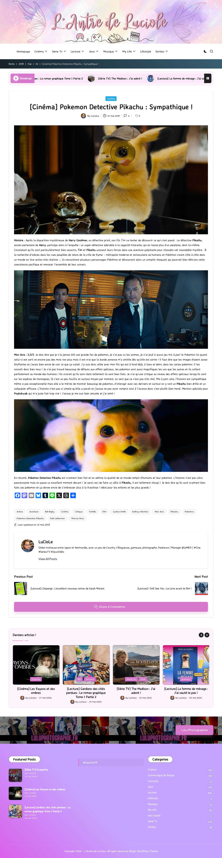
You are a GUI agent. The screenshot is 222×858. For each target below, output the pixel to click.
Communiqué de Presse (161, 775)
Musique (152, 804)
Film (104, 511)
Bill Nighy (49, 511)
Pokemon (189, 511)
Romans (136, 679)
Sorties (152, 827)
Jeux (176, 679)
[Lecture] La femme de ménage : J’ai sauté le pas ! (127, 78)
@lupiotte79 (90, 762)
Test (195, 679)
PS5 (186, 679)
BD (29, 679)
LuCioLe (46, 541)
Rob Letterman (57, 518)
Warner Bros (77, 518)
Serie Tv (81, 679)
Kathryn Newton (140, 511)
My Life (152, 809)
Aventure (34, 511)
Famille (92, 511)
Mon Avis (159, 511)
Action (20, 511)
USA (93, 679)
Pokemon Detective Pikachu (30, 518)
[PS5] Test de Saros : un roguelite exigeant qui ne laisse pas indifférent (186, 693)
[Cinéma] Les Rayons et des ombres (45, 789)
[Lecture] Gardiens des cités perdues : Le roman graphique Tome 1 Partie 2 (36, 693)
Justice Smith (119, 511)
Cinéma (111, 98)
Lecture (40, 679)
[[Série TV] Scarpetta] (15, 775)
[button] (48, 559)
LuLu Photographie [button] (194, 730)
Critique (79, 511)
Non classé (154, 815)
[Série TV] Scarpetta (36, 769)
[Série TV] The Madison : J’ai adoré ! (60, 78)
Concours (153, 781)
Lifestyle (153, 798)
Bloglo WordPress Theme (143, 851)
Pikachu (174, 511)
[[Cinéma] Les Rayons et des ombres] (15, 793)
